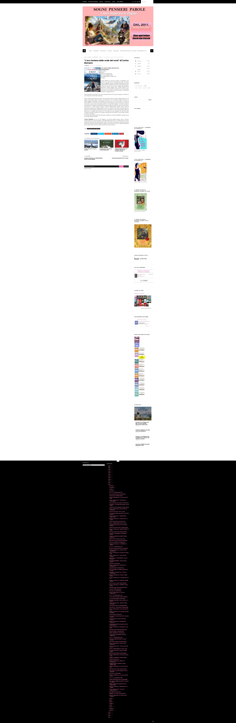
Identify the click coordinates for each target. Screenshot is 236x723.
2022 (109, 472)
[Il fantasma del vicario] (150, 302)
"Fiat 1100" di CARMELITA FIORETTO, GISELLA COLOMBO (119, 681)
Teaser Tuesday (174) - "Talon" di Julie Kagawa (117, 556)
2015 (109, 484)
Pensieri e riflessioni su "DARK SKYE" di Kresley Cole (117, 566)
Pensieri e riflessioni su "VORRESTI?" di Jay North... (118, 585)
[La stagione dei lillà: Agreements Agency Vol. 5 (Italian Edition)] (135, 306)
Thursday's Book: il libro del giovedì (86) (118, 669)
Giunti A (100, 57)
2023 (109, 471)
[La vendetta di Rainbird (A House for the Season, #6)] (140, 305)
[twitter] (135, 1)
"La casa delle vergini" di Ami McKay (117, 598)
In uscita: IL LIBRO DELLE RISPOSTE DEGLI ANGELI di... (118, 537)
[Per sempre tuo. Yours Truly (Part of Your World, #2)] (140, 302)
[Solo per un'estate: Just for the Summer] (138, 302)
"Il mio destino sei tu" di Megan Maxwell (118, 605)
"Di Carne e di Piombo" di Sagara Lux (117, 542)
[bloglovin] (139, 1)
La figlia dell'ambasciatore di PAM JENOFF (118, 679)
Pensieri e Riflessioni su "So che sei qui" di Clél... (118, 498)
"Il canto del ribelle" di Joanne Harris (117, 521)
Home (85, 57)
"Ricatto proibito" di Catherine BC (116, 631)
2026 (109, 466)
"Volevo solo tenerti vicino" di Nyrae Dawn (118, 527)
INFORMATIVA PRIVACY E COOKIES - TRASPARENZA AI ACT (133, 50)
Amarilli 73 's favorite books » (146, 308)
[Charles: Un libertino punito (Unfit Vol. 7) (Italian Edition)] (147, 306)
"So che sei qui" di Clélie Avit (115, 614)
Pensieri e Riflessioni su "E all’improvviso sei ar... (119, 578)
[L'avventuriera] (145, 306)
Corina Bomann (95, 57)
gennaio (111, 710)
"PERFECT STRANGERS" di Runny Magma (118, 657)
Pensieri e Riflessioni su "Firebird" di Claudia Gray (119, 553)
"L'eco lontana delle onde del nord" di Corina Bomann (119, 514)
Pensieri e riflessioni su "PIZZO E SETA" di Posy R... (118, 519)
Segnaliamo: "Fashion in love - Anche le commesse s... (117, 573)
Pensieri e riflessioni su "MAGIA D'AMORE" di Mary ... (119, 529)
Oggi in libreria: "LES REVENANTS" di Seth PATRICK (118, 558)
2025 (109, 467)
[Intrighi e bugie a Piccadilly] (138, 306)
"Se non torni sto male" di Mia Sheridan (117, 583)
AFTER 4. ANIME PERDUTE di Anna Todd (117, 523)
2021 (109, 474)
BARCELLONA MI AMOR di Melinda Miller (117, 653)
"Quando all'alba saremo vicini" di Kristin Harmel (118, 525)
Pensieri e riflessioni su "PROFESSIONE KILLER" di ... (117, 622)
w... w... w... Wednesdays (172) (115, 546)
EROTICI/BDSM (120, 1)
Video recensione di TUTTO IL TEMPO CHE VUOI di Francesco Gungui (121, 150)
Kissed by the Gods (141, 274)
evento (136, 87)
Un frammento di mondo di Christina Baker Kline (106, 149)
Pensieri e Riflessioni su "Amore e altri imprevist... (117, 644)
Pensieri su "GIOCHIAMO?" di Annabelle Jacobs (117, 534)
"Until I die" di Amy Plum (114, 563)
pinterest (144, 69)
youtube (144, 73)
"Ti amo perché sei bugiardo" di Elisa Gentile (119, 507)
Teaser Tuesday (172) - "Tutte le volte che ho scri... (118, 646)
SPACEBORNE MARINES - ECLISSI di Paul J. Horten (118, 561)
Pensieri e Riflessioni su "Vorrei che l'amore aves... (118, 655)
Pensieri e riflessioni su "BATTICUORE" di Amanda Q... (118, 509)
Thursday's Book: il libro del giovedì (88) (118, 587)
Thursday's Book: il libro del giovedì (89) (118, 531)
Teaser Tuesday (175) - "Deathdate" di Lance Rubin (117, 501)
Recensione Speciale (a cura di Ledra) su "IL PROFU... (118, 601)
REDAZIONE (116, 50)
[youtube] (137, 1)
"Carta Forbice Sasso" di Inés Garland (117, 494)
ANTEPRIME (96, 50)
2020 (109, 476)
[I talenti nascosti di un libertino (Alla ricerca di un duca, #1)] (143, 299)
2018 (109, 479)
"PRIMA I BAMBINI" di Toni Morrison (117, 632)
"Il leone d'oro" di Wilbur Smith (116, 495)
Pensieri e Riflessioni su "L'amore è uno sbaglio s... (118, 696)
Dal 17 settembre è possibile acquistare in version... (118, 570)
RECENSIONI (103, 50)
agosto (111, 698)
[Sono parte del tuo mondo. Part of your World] (135, 302)
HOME (90, 50)
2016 (109, 482)
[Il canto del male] (143, 302)
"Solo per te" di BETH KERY (115, 673)
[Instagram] (132, 1)
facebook (126, 166)
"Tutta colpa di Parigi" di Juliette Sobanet (118, 596)
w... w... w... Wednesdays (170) (115, 637)
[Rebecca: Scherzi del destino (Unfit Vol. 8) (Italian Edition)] (143, 306)
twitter (144, 71)
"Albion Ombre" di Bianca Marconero (117, 538)
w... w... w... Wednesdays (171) (115, 595)
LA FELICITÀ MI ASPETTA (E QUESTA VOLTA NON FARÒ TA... (118, 625)
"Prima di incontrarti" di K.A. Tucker (117, 511)
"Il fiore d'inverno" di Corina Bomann (90, 149)
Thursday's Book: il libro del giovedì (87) (118, 629)
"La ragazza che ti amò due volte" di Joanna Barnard (119, 616)
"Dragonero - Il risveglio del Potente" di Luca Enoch (119, 505)
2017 (109, 481)
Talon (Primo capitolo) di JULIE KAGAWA (118, 641)
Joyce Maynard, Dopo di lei (115, 691)
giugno (111, 701)
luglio (110, 700)
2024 (109, 469)
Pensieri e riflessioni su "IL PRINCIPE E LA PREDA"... (118, 544)
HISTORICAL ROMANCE (93, 1)
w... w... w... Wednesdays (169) (115, 677)
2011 (109, 717)
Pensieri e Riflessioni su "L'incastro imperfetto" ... (117, 593)
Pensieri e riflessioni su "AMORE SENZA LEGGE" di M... (117, 516)
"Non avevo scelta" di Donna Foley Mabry (118, 540)
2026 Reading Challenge (142, 319)
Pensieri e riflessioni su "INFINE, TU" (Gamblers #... (117, 661)
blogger (121, 166)
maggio (111, 703)
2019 (109, 477)
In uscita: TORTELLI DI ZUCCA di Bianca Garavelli (117, 619)
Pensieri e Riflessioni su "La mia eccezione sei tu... (118, 675)
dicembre (111, 485)
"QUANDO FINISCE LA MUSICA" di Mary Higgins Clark (117, 664)
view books (147, 325)
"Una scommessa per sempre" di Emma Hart (119, 502)
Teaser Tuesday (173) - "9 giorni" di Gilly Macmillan (118, 603)
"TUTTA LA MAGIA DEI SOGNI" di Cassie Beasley (117, 639)
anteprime (89, 57)
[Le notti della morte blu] (147, 302)
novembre (111, 487)
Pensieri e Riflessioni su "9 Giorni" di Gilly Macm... (118, 575)
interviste (144, 87)
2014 (109, 712)
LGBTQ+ (113, 1)
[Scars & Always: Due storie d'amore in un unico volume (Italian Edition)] (145, 298)
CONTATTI (109, 50)
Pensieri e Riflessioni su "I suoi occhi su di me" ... (118, 667)
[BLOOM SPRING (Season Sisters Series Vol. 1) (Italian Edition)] (135, 299)
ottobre (111, 489)
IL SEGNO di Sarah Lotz (114, 659)
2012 (109, 715)
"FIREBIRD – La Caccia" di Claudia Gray (117, 693)
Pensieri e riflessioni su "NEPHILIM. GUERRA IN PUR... (118, 581)
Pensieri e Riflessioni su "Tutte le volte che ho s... (118, 609)
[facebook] (134, 1)
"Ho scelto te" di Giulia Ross (115, 590)
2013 (109, 713)
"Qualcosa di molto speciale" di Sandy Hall (118, 548)
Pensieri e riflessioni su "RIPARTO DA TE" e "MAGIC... (118, 687)
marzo (110, 706)
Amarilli (140, 321)
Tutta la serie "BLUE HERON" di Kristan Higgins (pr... (117, 635)
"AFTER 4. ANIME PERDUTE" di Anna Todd (118, 648)
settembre (111, 490)
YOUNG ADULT (108, 1)
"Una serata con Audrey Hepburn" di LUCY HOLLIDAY (118, 671)
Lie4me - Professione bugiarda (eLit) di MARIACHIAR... (117, 684)
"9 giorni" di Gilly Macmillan (115, 589)
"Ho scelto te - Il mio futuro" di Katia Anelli (118, 607)
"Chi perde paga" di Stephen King (116, 567)
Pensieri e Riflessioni (138, 85)
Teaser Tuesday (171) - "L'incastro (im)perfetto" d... (116, 690)
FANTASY (101, 1)
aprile (110, 705)
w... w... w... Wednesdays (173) (115, 492)
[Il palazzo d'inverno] (145, 302)
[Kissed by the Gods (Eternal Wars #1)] (136, 277)
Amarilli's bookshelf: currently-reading (143, 271)
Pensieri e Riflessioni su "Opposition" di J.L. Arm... (118, 627)
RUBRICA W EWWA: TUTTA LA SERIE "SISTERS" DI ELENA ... (119, 612)
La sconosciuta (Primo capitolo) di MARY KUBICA (118, 651)
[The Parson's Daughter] (147, 298)
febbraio (111, 708)
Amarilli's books (139, 293)
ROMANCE (85, 1)
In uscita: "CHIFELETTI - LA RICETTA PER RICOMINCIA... (117, 550)
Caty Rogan (139, 275)
